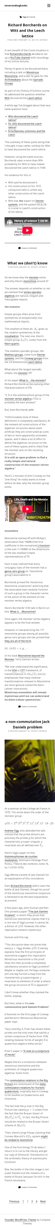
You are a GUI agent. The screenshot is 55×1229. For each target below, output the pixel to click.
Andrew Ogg (12, 830)
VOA (14, 670)
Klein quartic (12, 343)
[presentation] (35, 328)
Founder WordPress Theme (20, 1220)
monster (34, 277)
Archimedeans (13, 79)
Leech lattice (34, 98)
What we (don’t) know (27, 262)
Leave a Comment (29, 248)
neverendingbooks (16, 5)
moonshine (29, 281)
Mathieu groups (14, 354)
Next (43, 1201)
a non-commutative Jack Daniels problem (27, 724)
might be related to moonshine (26, 1138)
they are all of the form (18, 641)
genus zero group (15, 571)
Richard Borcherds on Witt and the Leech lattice (27, 30)
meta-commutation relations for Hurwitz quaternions (25, 1087)
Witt (7, 98)
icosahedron (12, 336)
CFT (22, 670)
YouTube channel (20, 57)
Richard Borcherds (20, 54)
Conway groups (33, 358)
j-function (43, 545)
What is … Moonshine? (23, 611)
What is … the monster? (32, 380)
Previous (14, 1201)
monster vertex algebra (18, 398)
